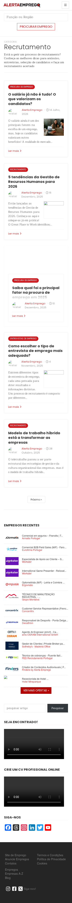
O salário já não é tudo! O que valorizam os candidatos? (32, 99)
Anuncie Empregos (17, 859)
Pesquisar (57, 708)
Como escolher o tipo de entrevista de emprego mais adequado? (35, 350)
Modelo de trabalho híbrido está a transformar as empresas (34, 437)
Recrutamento (18, 169)
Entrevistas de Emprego (23, 338)
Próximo (35, 499)
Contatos (10, 863)
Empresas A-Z (14, 873)
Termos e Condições (50, 855)
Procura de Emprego (21, 86)
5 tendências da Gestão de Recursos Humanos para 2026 (34, 181)
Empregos (11, 869)
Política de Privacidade (51, 859)
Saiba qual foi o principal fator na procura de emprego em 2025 (35, 292)
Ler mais (13, 151)
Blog (8, 878)
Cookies (42, 863)
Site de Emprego (15, 855)
